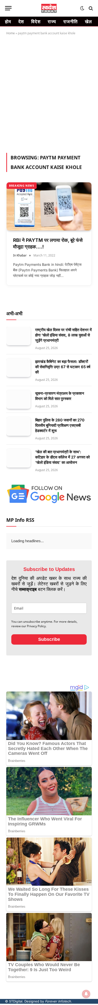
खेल (88, 21)
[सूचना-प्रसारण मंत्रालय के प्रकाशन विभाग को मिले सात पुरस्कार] (18, 399)
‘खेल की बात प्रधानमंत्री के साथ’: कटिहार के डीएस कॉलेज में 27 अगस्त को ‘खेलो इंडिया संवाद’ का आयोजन (62, 457)
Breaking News (21, 185)
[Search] (90, 8)
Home (10, 33)
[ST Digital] (49, 8)
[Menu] (8, 8)
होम (8, 21)
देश (21, 21)
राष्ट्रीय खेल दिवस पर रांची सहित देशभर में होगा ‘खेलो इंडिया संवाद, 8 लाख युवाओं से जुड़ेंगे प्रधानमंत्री (63, 335)
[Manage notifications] (86, 994)
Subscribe (49, 639)
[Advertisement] (49, 93)
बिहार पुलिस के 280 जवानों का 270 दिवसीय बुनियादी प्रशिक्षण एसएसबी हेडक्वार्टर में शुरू (59, 425)
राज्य (52, 21)
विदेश (36, 21)
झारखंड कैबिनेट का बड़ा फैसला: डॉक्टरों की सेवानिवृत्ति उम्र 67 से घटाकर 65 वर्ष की (62, 367)
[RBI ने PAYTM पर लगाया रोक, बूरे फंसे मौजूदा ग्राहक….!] (49, 206)
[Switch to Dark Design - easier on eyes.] (82, 8)
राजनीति (70, 21)
